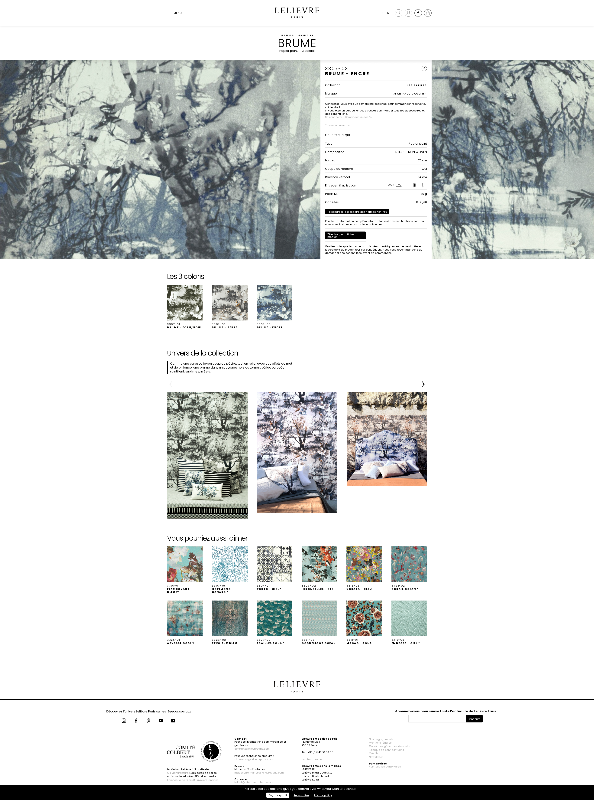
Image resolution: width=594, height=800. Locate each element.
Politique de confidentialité (386, 750)
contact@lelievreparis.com (252, 749)
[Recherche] (398, 13)
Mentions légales (380, 742)
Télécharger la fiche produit (340, 235)
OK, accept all (278, 795)
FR (382, 13)
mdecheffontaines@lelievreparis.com (259, 772)
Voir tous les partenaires (385, 766)
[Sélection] (418, 13)
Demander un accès (358, 117)
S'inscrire (474, 719)
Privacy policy (323, 795)
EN (387, 13)
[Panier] (428, 13)
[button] (185, 307)
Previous (170, 384)
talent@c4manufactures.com (253, 782)
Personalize (301, 795)
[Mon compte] (408, 13)
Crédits (374, 753)
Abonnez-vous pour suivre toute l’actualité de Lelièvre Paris (445, 711)
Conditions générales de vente (389, 746)
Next (423, 384)
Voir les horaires (312, 759)
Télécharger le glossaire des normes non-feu (357, 212)
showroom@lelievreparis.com (253, 759)
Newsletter (376, 757)
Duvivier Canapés (207, 780)
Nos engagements (381, 739)
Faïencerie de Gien (179, 780)
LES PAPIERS (417, 85)
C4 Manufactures (178, 773)
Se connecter (333, 117)
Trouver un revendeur (338, 125)
